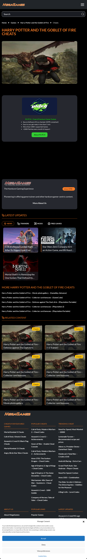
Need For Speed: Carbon (68, 473)
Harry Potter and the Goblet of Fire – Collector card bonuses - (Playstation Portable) (36, 311)
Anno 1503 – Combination (68, 477)
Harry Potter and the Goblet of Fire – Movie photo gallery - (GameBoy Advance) (34, 293)
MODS (40, 223)
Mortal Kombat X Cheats (14, 432)
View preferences (43, 551)
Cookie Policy (42, 556)
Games (13, 23)
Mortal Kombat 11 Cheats (14, 448)
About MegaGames (11, 515)
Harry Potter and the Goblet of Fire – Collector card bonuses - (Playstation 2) (33, 306)
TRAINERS (24, 223)
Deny (44, 545)
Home (4, 23)
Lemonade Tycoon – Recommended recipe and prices (68, 439)
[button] (83, 521)
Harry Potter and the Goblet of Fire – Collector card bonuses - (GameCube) (32, 297)
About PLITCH (39, 135)
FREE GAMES (56, 223)
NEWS (9, 223)
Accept (43, 538)
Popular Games (37, 515)
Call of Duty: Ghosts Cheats (15, 436)
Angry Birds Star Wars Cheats (16, 453)
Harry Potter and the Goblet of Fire (34, 23)
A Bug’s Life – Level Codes (68, 492)
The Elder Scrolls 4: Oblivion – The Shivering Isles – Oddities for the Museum (70, 485)
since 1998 (68, 189)
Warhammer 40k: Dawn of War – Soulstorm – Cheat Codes (41, 483)
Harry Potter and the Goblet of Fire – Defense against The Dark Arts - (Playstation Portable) (39, 302)
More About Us (39, 203)
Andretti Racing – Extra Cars (69, 461)
